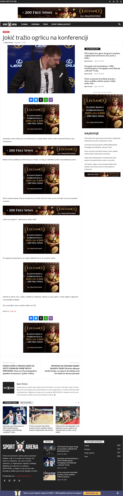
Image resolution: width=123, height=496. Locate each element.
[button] (119, 24)
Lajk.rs (12, 311)
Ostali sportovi (89, 453)
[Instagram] (113, 1)
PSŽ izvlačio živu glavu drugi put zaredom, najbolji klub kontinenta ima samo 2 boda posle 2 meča (102, 140)
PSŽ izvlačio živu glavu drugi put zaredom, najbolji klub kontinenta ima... (67, 449)
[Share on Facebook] (31, 100)
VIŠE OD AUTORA (25, 403)
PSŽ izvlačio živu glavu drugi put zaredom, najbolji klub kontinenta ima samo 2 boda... (102, 55)
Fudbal (24, 24)
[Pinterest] (117, 1)
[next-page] (78, 402)
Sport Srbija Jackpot (61, 24)
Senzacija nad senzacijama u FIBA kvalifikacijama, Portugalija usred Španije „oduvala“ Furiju (13, 429)
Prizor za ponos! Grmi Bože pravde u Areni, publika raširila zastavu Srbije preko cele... (100, 81)
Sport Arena (9, 42)
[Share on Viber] (51, 100)
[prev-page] (75, 402)
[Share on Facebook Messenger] (36, 100)
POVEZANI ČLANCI (11, 403)
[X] (121, 1)
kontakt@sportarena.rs (23, 476)
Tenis (45, 24)
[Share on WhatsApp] (46, 100)
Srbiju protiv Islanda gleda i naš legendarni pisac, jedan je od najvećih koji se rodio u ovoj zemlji (67, 429)
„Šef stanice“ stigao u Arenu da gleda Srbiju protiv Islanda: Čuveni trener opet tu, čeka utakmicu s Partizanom (100, 166)
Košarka (35, 24)
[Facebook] (109, 1)
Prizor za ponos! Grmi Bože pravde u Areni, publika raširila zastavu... (67, 474)
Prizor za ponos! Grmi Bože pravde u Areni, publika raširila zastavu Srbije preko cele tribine (41, 428)
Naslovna (5, 29)
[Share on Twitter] (41, 100)
